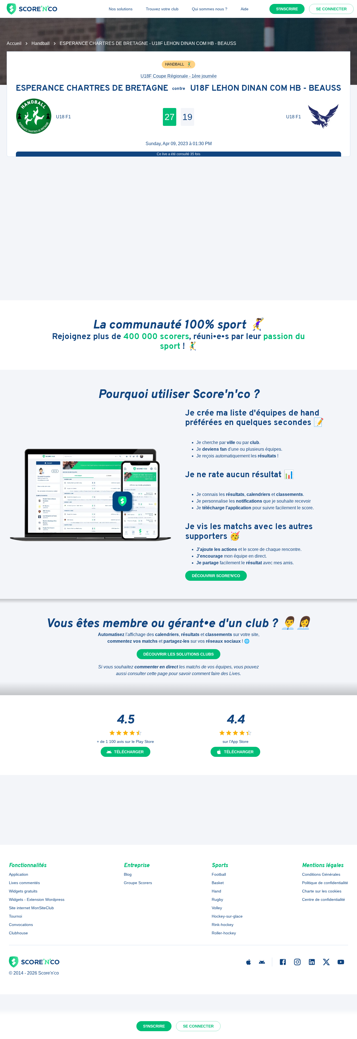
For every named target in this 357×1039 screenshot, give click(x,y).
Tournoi (15, 916)
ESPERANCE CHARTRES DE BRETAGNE (92, 89)
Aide (245, 9)
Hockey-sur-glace (227, 916)
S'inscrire (287, 9)
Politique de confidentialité (325, 882)
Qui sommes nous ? (209, 9)
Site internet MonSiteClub (31, 908)
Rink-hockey (222, 924)
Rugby (217, 899)
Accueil (14, 43)
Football (219, 874)
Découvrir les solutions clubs (178, 654)
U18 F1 (63, 116)
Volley (217, 908)
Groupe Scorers (138, 882)
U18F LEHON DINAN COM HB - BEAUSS (265, 89)
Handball (41, 43)
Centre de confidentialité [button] (323, 899)
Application (18, 874)
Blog (128, 874)
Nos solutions (120, 9)
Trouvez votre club (162, 9)
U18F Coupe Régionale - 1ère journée (179, 76)
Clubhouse (18, 933)
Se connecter (331, 9)
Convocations (21, 924)
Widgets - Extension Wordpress (36, 899)
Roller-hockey (224, 933)
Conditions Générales (321, 874)
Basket (218, 882)
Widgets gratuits (23, 891)
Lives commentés (24, 882)
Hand (216, 891)
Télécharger (129, 752)
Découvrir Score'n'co (216, 576)
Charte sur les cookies (321, 891)
